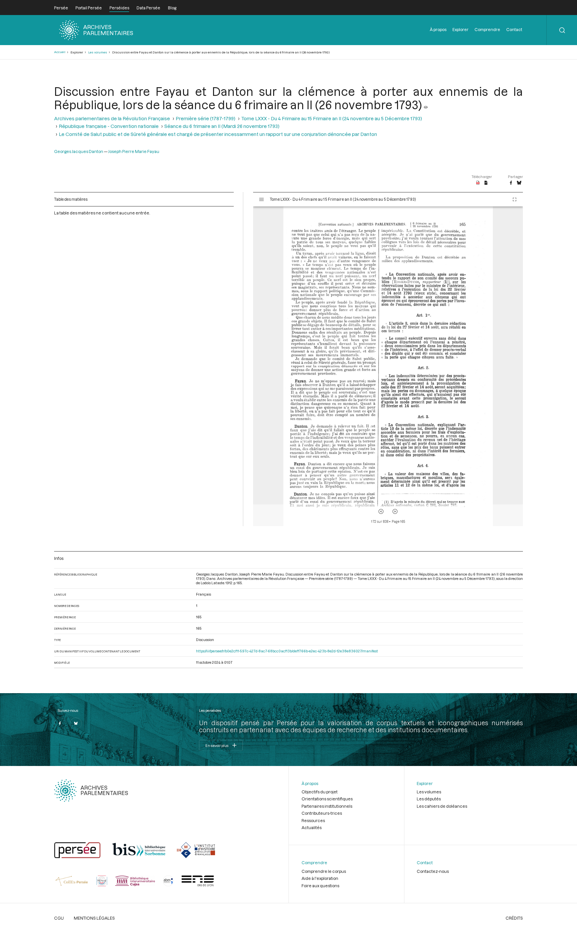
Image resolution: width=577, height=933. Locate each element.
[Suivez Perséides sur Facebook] (60, 724)
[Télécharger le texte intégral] (486, 183)
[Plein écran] (515, 199)
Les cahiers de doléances (442, 806)
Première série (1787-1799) (205, 118)
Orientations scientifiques (327, 798)
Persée (61, 7)
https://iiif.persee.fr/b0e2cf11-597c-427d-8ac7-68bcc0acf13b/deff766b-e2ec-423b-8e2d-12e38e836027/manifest (287, 651)
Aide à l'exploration (320, 878)
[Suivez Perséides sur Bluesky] (76, 724)
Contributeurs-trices (322, 813)
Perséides (119, 7)
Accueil (59, 52)
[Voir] (426, 104)
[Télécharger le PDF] (478, 183)
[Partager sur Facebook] (511, 183)
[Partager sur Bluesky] (519, 183)
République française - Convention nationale (109, 126)
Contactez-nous (433, 871)
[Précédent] (381, 511)
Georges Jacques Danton (78, 151)
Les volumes (97, 52)
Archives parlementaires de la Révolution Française (112, 118)
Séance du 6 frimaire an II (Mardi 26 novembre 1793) (221, 126)
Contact (514, 29)
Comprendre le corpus (324, 871)
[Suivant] (395, 511)
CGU (59, 918)
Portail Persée (88, 7)
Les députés (429, 798)
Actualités (312, 827)
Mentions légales (94, 918)
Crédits (514, 918)
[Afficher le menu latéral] (261, 199)
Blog (172, 7)
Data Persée (148, 7)
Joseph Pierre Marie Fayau (133, 151)
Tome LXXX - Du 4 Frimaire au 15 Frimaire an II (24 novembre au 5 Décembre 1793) (331, 118)
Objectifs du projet (320, 791)
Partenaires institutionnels (327, 806)
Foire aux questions (320, 885)
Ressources (313, 820)
